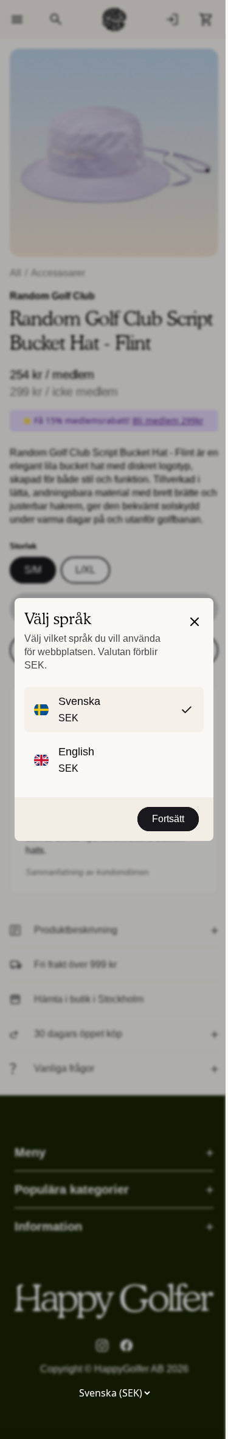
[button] (194, 642)
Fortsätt (168, 819)
